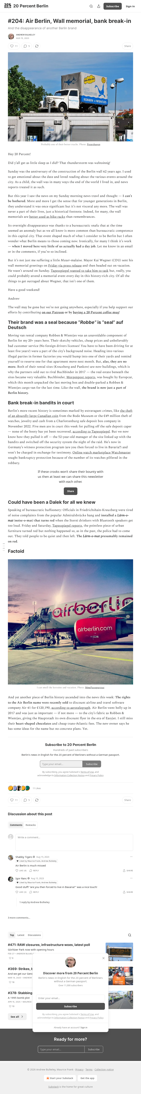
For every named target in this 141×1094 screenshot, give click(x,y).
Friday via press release (65, 265)
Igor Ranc (21, 878)
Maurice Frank (31, 1002)
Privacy (79, 1069)
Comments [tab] (16, 825)
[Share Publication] (98, 6)
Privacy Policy (96, 1017)
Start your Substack (61, 1078)
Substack (53, 1086)
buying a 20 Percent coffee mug (96, 312)
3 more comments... (19, 917)
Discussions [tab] (34, 935)
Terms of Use (87, 1014)
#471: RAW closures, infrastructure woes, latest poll (49, 945)
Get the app (87, 1078)
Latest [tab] (20, 935)
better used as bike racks (47, 216)
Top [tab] (12, 935)
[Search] (91, 6)
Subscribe (112, 6)
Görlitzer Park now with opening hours (31, 949)
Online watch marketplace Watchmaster (101, 452)
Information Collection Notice (69, 1017)
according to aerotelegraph (70, 707)
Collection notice (104, 1069)
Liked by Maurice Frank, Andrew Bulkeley (38, 861)
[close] (103, 958)
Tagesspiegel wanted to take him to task (80, 270)
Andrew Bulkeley (25, 35)
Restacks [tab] (31, 825)
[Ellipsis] (131, 856)
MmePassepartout (94, 687)
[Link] (3, 325)
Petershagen (93, 144)
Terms (89, 1069)
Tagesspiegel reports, (67, 525)
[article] (70, 951)
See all (15, 1016)
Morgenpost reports (80, 377)
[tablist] (23, 825)
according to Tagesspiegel (91, 431)
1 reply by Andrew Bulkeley (34, 902)
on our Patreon (53, 312)
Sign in (130, 6)
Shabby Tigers (23, 857)
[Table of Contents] (3, 547)
